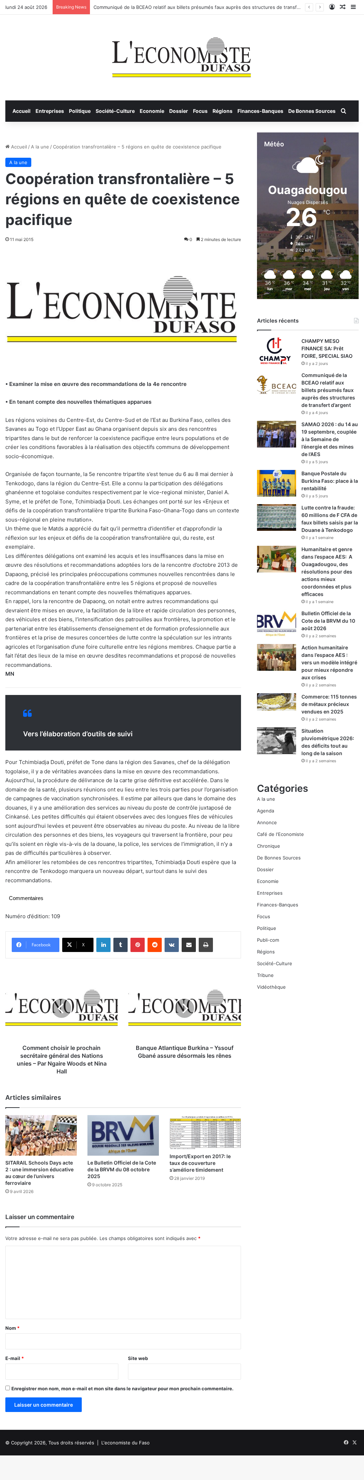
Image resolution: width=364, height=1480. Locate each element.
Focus (200, 111)
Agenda (265, 811)
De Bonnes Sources (312, 111)
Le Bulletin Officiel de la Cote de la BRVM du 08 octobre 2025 (121, 1169)
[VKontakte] (172, 945)
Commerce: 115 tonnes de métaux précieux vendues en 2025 (329, 704)
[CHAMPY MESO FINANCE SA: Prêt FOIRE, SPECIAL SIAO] (276, 351)
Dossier (178, 111)
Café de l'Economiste (280, 834)
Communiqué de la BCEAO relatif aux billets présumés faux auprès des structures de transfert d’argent (207, 7)
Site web (138, 1358)
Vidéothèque (271, 987)
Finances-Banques (260, 111)
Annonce (267, 822)
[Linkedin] (103, 945)
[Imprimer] (206, 945)
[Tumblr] (120, 945)
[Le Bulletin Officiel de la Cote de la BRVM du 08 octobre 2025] (123, 1135)
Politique (80, 111)
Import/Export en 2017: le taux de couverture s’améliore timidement (200, 1163)
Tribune (265, 975)
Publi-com (268, 940)
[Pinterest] (137, 945)
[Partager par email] (189, 945)
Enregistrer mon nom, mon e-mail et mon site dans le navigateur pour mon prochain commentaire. (122, 1388)
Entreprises (50, 111)
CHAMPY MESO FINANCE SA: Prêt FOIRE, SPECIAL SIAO (327, 348)
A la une (40, 147)
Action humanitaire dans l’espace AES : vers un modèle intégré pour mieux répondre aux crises (329, 662)
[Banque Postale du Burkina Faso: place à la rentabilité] (276, 483)
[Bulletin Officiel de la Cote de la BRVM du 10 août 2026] (276, 623)
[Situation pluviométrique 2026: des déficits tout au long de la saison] (276, 740)
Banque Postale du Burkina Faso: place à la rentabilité (329, 480)
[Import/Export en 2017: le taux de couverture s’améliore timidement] (205, 1132)
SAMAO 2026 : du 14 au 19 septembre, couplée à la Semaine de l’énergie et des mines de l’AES (329, 439)
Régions (222, 111)
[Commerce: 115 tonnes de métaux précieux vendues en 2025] (276, 702)
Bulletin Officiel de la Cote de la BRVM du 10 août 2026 (328, 620)
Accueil (21, 111)
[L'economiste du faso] (182, 54)
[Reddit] (155, 945)
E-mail (14, 1358)
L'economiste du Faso (125, 1442)
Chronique (268, 846)
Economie (152, 111)
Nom (12, 1328)
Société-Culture (115, 111)
